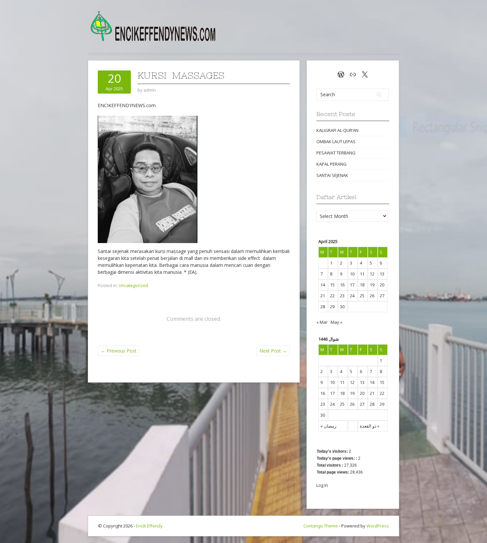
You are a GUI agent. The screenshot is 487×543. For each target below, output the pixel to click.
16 (342, 285)
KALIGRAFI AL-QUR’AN (337, 130)
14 (322, 285)
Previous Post (118, 351)
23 (342, 296)
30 (342, 307)
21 (322, 296)
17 (352, 285)
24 (352, 296)
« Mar (322, 322)
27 (382, 296)
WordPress (377, 526)
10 (352, 274)
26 (372, 296)
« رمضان (328, 426)
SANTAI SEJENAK (332, 175)
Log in (322, 485)
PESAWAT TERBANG (335, 153)
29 (332, 307)
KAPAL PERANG (331, 164)
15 (332, 285)
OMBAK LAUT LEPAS (335, 142)
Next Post (273, 351)
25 (362, 296)
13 (382, 274)
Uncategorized (133, 285)
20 (382, 285)
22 (332, 296)
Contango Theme (320, 526)
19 (372, 285)
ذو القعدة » (369, 426)
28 (322, 307)
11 (362, 274)
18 (362, 285)
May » (336, 322)
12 (372, 274)
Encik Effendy (149, 526)
